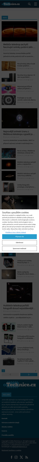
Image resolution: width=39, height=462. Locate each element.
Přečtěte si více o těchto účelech (15, 232)
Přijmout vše (19, 237)
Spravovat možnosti (19, 248)
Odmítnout (19, 243)
